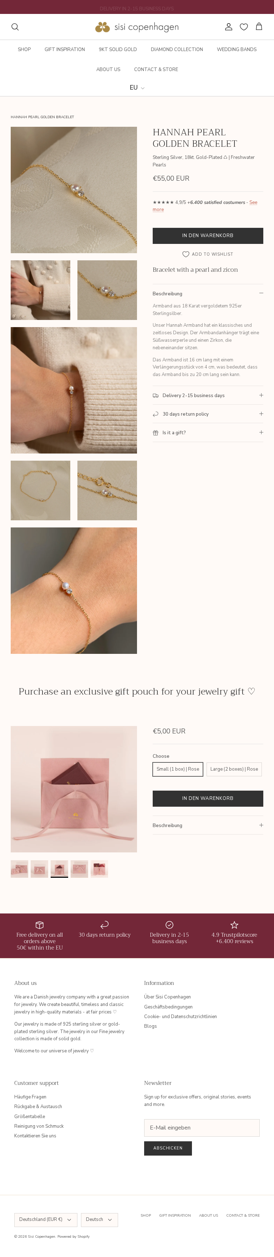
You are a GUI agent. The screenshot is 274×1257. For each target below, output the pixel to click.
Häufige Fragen (30, 1097)
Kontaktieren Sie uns (35, 1136)
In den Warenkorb (208, 235)
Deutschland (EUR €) (40, 1219)
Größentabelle (29, 1116)
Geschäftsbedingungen (168, 1007)
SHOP (24, 49)
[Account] (227, 26)
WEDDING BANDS (237, 49)
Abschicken (168, 1148)
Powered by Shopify (73, 1236)
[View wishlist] (244, 27)
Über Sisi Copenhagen (167, 997)
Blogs (150, 1026)
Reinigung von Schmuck (39, 1126)
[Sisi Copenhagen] (137, 26)
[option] (74, 789)
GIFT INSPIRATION (65, 49)
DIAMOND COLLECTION (177, 49)
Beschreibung (167, 294)
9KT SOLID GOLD (118, 49)
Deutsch (94, 1219)
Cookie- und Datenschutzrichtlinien (180, 1016)
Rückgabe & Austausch (38, 1106)
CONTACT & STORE (156, 69)
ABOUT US (108, 69)
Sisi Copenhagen (41, 1236)
